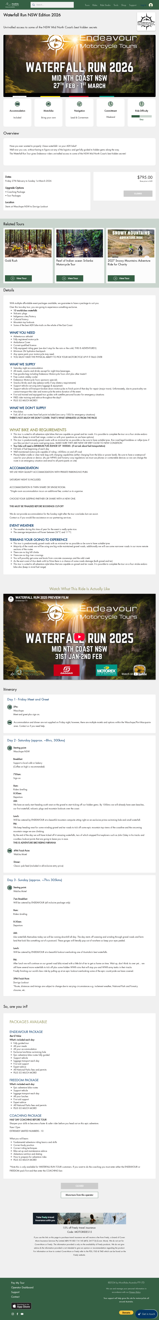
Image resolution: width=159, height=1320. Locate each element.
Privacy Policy (135, 1292)
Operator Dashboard (22, 1287)
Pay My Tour (17, 1282)
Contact (15, 1296)
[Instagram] (12, 1314)
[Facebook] (17, 1314)
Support (15, 1292)
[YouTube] (22, 1314)
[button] (87, 5)
